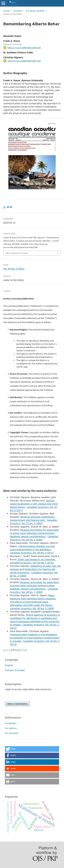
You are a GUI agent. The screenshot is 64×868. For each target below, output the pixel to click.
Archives (17, 10)
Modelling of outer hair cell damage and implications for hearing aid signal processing (35, 569)
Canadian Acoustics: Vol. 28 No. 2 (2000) (34, 538)
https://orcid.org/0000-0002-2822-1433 (24, 61)
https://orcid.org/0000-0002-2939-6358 (24, 47)
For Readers (11, 723)
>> (25, 649)
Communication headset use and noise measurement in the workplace (32, 548)
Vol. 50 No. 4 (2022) (35, 10)
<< (4, 649)
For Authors (11, 728)
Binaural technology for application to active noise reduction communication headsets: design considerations (34, 533)
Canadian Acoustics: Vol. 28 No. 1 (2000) (34, 590)
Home (6, 10)
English (9, 665)
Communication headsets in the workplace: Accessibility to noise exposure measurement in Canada (35, 638)
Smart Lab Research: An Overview (36, 559)
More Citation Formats (17, 253)
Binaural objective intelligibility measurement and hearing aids (32, 518)
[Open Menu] (3, 3)
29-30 (9, 207)
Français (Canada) (15, 670)
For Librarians (11, 733)
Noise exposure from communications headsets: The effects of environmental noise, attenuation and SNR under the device (33, 600)
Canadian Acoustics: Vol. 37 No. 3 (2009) (33, 522)
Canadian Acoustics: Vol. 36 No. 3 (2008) (32, 608)
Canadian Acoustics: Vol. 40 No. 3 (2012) (32, 552)
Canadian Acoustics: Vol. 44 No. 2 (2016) (32, 562)
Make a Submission (17, 703)
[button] (32, 749)
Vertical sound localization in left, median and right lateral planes (34, 504)
